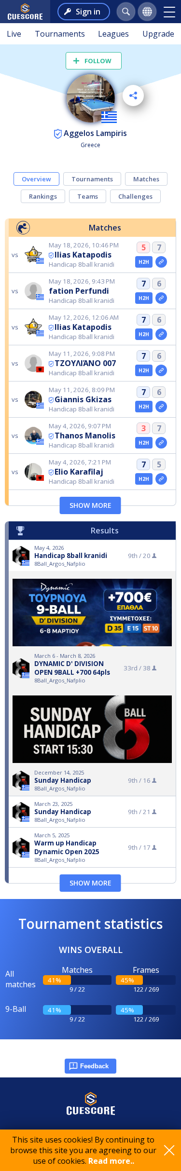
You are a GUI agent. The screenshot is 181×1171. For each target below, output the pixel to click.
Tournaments (60, 33)
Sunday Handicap (62, 780)
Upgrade (158, 33)
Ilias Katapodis (83, 254)
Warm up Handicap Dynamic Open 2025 (66, 847)
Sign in (88, 11)
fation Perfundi (79, 291)
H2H (144, 262)
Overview (36, 179)
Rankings (43, 196)
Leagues (113, 33)
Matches (146, 179)
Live (14, 33)
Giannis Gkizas (83, 399)
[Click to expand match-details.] (161, 262)
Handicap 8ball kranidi (70, 555)
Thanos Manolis (85, 435)
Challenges (135, 196)
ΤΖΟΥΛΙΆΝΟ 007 (85, 363)
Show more (90, 505)
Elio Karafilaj (79, 471)
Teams (87, 196)
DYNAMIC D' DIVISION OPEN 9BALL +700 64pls (72, 668)
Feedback (94, 1066)
